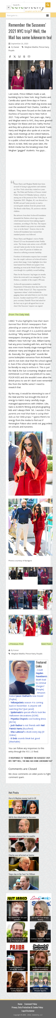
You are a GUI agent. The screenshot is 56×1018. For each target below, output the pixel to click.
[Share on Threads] (24, 57)
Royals (11, 50)
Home (20, 1003)
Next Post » (47, 643)
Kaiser (17, 47)
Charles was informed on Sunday (21, 855)
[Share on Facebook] (10, 57)
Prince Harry (44, 47)
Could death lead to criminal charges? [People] (41, 679)
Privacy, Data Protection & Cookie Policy (27, 1007)
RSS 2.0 (29, 751)
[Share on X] (14, 57)
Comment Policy (30, 1003)
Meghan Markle (31, 47)
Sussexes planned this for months (22, 836)
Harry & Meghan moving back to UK (22, 798)
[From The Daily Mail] (19, 314)
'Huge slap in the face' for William (22, 874)
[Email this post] (29, 57)
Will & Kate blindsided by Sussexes (22, 817)
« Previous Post (16, 643)
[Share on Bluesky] (19, 57)
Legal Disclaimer (28, 1010)
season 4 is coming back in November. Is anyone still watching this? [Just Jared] (26, 705)
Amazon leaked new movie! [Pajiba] (27, 696)
